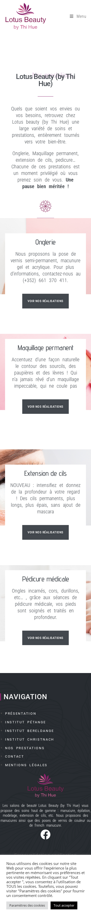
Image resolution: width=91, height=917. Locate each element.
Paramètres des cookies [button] (27, 905)
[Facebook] (45, 833)
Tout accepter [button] (64, 905)
